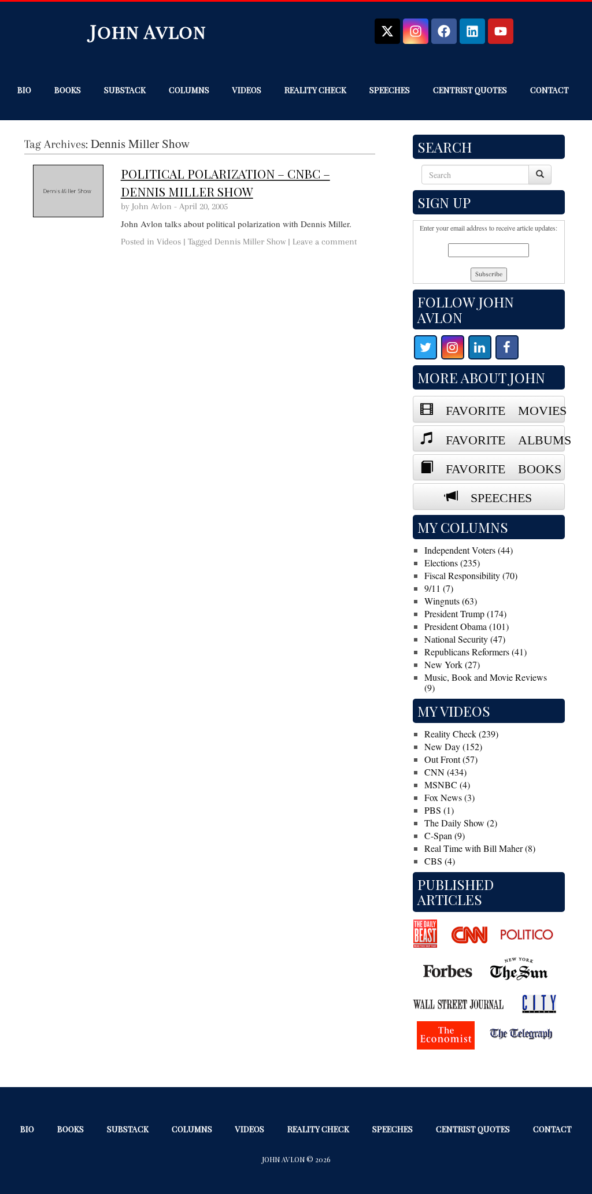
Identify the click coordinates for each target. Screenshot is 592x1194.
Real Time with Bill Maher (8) (479, 848)
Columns (189, 89)
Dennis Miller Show (250, 241)
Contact (549, 89)
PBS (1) (439, 810)
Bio (24, 89)
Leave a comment (325, 241)
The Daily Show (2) (460, 823)
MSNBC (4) (447, 784)
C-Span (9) (444, 835)
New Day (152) (453, 746)
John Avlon (148, 30)
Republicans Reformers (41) (475, 652)
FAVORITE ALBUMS (499, 438)
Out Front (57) (451, 759)
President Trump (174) (465, 613)
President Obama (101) (466, 626)
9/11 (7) (438, 588)
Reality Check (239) (461, 734)
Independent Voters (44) (468, 550)
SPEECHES (495, 495)
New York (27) (452, 664)
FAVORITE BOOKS (497, 466)
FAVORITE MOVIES (499, 408)
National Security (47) (464, 639)
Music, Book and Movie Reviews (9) (485, 682)
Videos (246, 89)
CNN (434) (445, 772)
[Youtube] (500, 31)
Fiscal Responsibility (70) (470, 575)
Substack (125, 89)
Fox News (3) (449, 797)
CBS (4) (439, 861)
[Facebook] (444, 31)
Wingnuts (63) (450, 601)
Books (67, 89)
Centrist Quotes (470, 89)
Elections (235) (452, 563)
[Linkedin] (472, 31)
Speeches (389, 89)
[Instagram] (415, 31)
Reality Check (315, 89)
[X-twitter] (387, 31)
